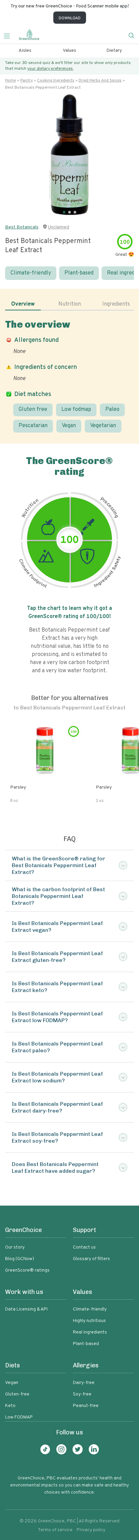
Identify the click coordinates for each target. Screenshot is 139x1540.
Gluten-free (17, 1394)
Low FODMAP (19, 1417)
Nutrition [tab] (69, 304)
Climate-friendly (30, 273)
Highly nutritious (89, 1321)
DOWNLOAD (70, 18)
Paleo (112, 409)
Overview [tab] (23, 304)
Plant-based (78, 273)
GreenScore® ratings (27, 1270)
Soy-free (82, 1394)
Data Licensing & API (26, 1309)
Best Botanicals (21, 227)
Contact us (84, 1247)
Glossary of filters (91, 1259)
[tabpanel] (69, 375)
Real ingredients (90, 1332)
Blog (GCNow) (19, 1259)
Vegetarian (103, 425)
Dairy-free (83, 1383)
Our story (15, 1247)
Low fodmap (76, 409)
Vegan (69, 425)
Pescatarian (33, 425)
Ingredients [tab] (116, 304)
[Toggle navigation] (9, 35)
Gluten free (33, 409)
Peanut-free (86, 1406)
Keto (10, 1406)
